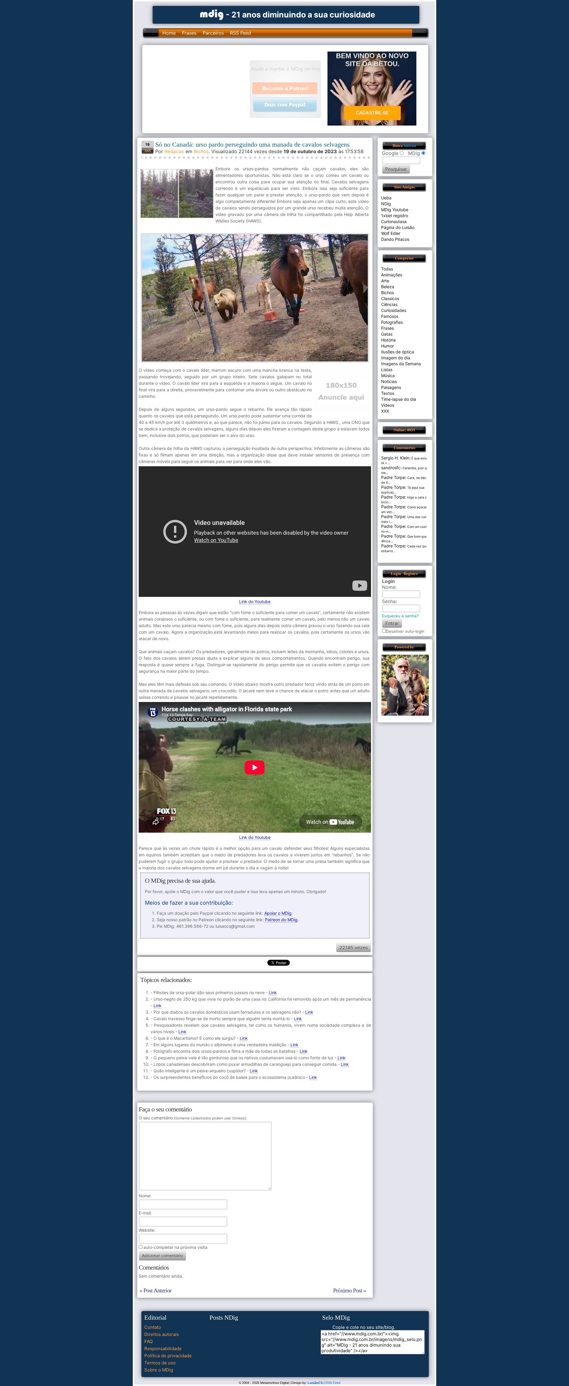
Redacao (174, 151)
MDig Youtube (394, 209)
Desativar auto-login (405, 631)
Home (169, 33)
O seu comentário (192, 1117)
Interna (410, 146)
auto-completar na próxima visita (175, 1247)
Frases (189, 33)
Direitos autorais (161, 1334)
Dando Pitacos (395, 239)
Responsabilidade (163, 1348)
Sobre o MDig (158, 1370)
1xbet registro (394, 215)
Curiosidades (393, 310)
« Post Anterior (156, 1290)
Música (388, 375)
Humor (387, 345)
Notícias (389, 381)
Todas (387, 268)
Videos (387, 405)
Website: (147, 1230)
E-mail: (145, 1212)
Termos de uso (160, 1363)
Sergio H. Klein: (395, 457)
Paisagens (391, 387)
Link (273, 992)
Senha (389, 601)
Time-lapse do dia (398, 399)
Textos (387, 393)
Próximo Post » (349, 1290)
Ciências (389, 304)
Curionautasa (394, 221)
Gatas (386, 334)
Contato (152, 1327)
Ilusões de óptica (397, 351)
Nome (144, 1195)
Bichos (201, 151)
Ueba (386, 197)
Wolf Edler (390, 233)
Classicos (390, 298)
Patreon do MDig (281, 919)
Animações (391, 274)
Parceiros (213, 33)
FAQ (148, 1341)
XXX (385, 411)
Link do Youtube (255, 601)
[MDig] (212, 14)
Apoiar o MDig (278, 913)
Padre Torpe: (393, 477)
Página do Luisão (397, 227)
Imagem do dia (395, 357)
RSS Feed (240, 33)
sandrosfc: (391, 467)
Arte (385, 280)
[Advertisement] (198, 89)
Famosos (389, 316)
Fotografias (392, 322)
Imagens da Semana (401, 363)
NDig (386, 203)
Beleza (387, 286)
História (388, 339)
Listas (386, 369)
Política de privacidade (168, 1355)
